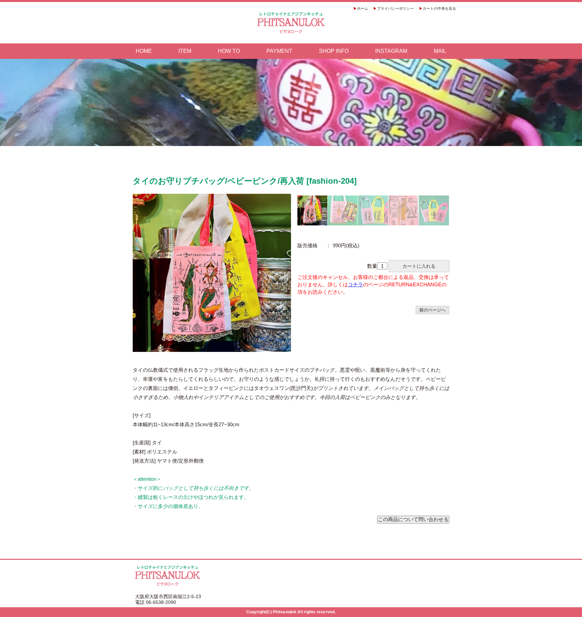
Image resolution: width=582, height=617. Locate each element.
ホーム (362, 8)
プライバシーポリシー (395, 8)
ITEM (185, 51)
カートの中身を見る (439, 8)
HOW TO (229, 51)
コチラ (355, 284)
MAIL (440, 51)
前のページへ (432, 310)
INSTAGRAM (391, 51)
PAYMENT (279, 51)
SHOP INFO (334, 51)
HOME (144, 51)
